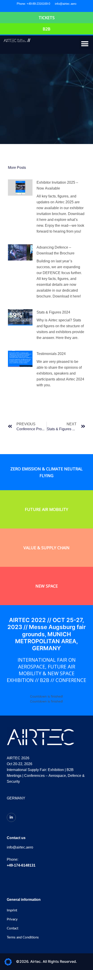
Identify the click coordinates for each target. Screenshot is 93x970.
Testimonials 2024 (51, 353)
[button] (85, 44)
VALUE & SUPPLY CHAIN (46, 547)
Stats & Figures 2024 (53, 312)
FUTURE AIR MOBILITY (46, 509)
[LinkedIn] (11, 817)
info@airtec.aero (65, 3)
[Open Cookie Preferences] (8, 964)
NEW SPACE (46, 586)
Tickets (47, 17)
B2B (46, 29)
